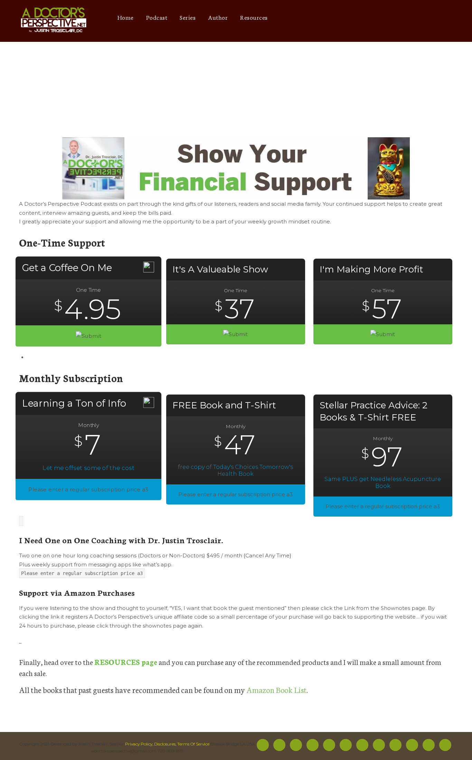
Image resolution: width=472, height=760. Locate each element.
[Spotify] (340, 17)
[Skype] (430, 17)
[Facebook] (302, 17)
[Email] (442, 17)
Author (218, 17)
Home (125, 17)
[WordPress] (417, 17)
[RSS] (346, 745)
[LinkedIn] (404, 17)
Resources (254, 17)
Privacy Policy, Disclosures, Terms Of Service (167, 744)
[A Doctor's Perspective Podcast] (54, 21)
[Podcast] (366, 17)
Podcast (157, 17)
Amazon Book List (276, 689)
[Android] (378, 17)
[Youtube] (353, 17)
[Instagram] (327, 17)
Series (188, 17)
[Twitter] (315, 17)
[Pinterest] (391, 17)
